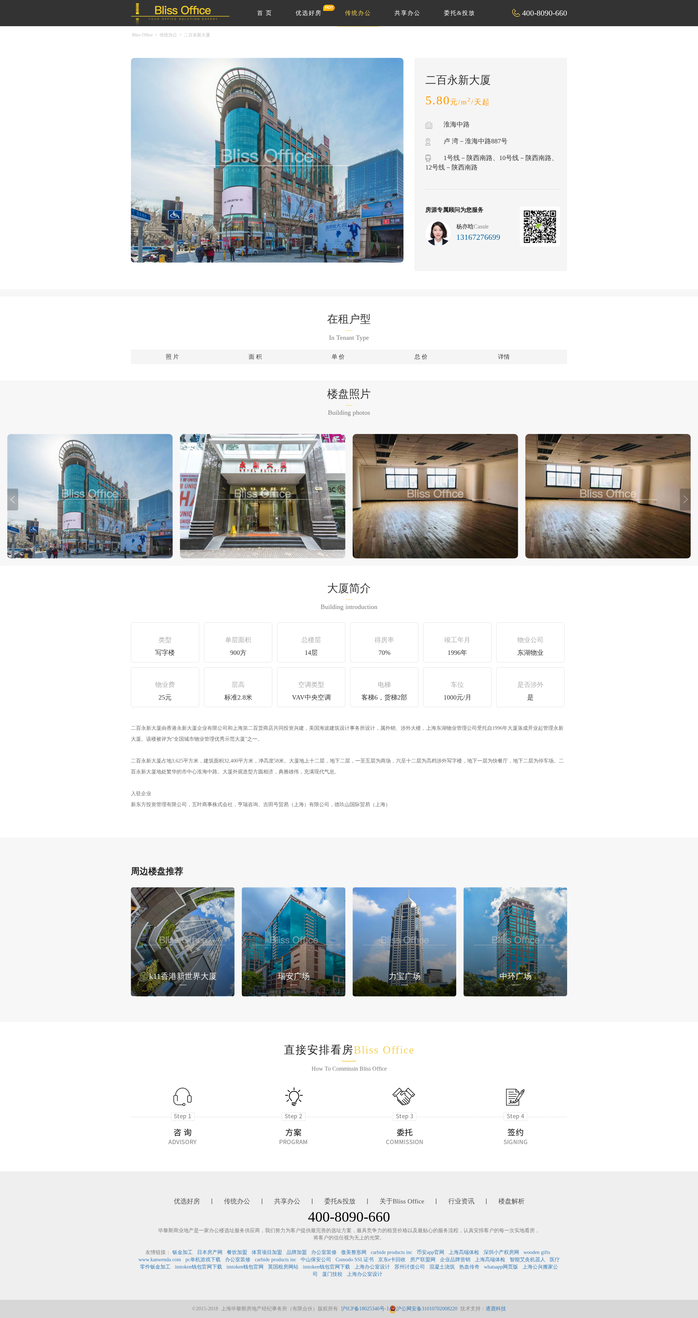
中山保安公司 (316, 1259)
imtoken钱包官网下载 (198, 1267)
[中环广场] (515, 941)
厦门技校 (332, 1274)
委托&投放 (459, 13)
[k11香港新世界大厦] (182, 941)
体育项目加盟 (267, 1252)
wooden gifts (537, 1252)
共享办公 (407, 13)
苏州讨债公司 (409, 1267)
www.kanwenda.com (160, 1259)
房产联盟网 (423, 1259)
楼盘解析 (511, 1201)
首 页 (264, 13)
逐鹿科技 (496, 1308)
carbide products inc (391, 1252)
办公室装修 (324, 1252)
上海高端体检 (464, 1252)
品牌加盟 (296, 1252)
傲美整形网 (353, 1252)
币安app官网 (430, 1252)
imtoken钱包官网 (245, 1267)
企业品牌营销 (455, 1259)
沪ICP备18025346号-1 (365, 1308)
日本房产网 (209, 1252)
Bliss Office (142, 34)
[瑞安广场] (293, 941)
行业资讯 (461, 1201)
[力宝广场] (404, 941)
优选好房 (309, 13)
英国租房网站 (283, 1267)
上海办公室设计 (372, 1267)
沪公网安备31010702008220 (426, 1308)
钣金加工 (182, 1252)
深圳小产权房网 (501, 1252)
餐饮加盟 (237, 1252)
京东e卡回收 (392, 1259)
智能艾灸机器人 (527, 1259)
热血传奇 (469, 1267)
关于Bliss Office (402, 1201)
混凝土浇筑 (442, 1267)
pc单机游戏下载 (203, 1259)
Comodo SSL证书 (355, 1259)
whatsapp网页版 (501, 1267)
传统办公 (358, 13)
